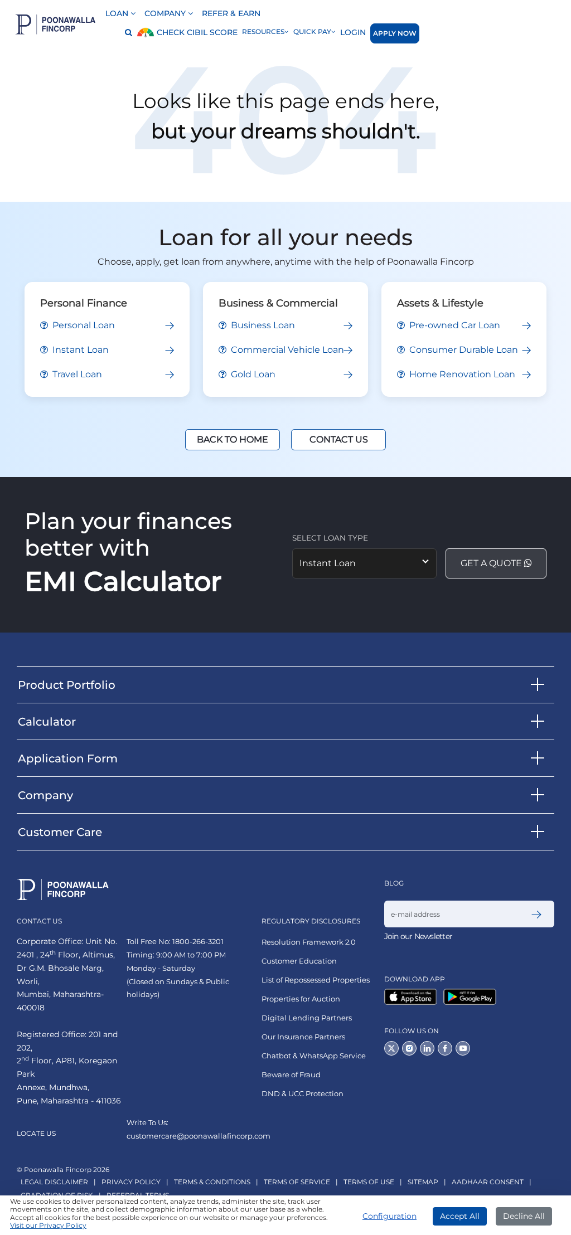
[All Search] (125, 33)
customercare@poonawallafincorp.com (198, 1135)
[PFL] (55, 24)
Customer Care (60, 832)
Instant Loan (79, 349)
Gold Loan (252, 374)
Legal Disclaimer (54, 1182)
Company (166, 13)
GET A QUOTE (492, 563)
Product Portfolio (66, 685)
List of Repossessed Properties (316, 980)
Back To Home (232, 439)
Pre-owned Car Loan (453, 325)
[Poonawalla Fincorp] (413, 997)
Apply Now (395, 33)
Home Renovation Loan (461, 374)
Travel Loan (76, 374)
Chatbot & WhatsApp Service (314, 1056)
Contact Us (338, 439)
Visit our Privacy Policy (48, 1225)
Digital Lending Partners (307, 1018)
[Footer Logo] (63, 889)
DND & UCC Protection (302, 1094)
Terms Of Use (368, 1182)
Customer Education (299, 961)
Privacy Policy (131, 1182)
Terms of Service (297, 1182)
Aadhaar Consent (488, 1182)
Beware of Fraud (291, 1075)
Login (353, 32)
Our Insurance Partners (303, 1037)
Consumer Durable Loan (462, 349)
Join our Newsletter (418, 936)
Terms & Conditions (212, 1182)
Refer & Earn (231, 13)
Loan (117, 13)
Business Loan (262, 325)
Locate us (36, 1133)
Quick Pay (312, 31)
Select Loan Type (330, 537)
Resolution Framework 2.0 (309, 942)
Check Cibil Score (196, 32)
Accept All (460, 1216)
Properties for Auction (301, 999)
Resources (263, 31)
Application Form (68, 758)
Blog (394, 883)
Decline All (524, 1216)
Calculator (47, 721)
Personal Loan (82, 325)
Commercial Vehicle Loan (286, 349)
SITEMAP (423, 1182)
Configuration (389, 1216)
